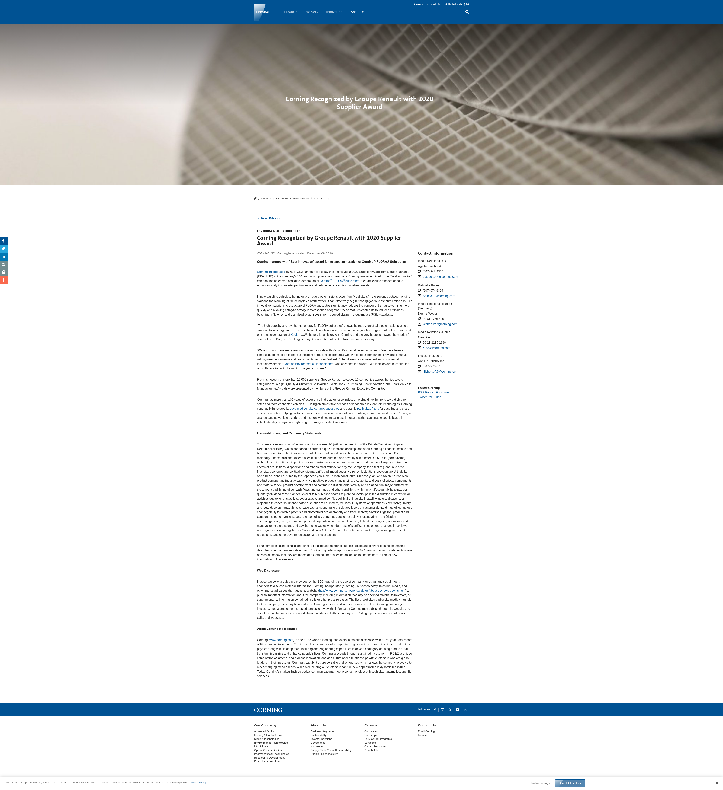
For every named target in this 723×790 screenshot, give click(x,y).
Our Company (265, 725)
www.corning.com (281, 640)
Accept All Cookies (570, 783)
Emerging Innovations (267, 761)
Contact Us (433, 4)
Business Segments (322, 731)
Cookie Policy (198, 782)
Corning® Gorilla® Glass (268, 735)
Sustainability (318, 735)
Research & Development (269, 757)
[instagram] (442, 709)
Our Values (371, 731)
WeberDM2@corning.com (440, 324)
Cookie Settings (540, 783)
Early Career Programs (378, 738)
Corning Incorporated (271, 271)
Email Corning (426, 731)
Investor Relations (321, 738)
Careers (418, 4)
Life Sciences (262, 746)
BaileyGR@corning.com (439, 296)
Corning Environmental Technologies (308, 363)
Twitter (422, 397)
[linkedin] (465, 709)
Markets (312, 12)
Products (290, 12)
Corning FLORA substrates (339, 280)
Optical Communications (268, 750)
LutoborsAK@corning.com (440, 276)
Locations (370, 742)
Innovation (334, 12)
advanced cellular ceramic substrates (314, 408)
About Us (357, 12)
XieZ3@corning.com (436, 347)
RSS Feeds (426, 392)
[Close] (717, 783)
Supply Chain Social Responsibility (331, 750)
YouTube (435, 397)
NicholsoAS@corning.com (440, 371)
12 (324, 198)
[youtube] (457, 709)
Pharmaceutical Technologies (271, 753)
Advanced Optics (264, 731)
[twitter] (450, 709)
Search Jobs (371, 750)
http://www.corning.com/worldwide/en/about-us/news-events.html (362, 590)
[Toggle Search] (467, 12)
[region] (361, 783)
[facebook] (435, 709)
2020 (316, 198)
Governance (318, 742)
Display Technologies (266, 738)
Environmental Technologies (271, 742)
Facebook (442, 392)
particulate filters (368, 408)
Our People (371, 735)
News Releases (300, 198)
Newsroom (282, 198)
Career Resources (375, 746)
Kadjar (295, 334)
